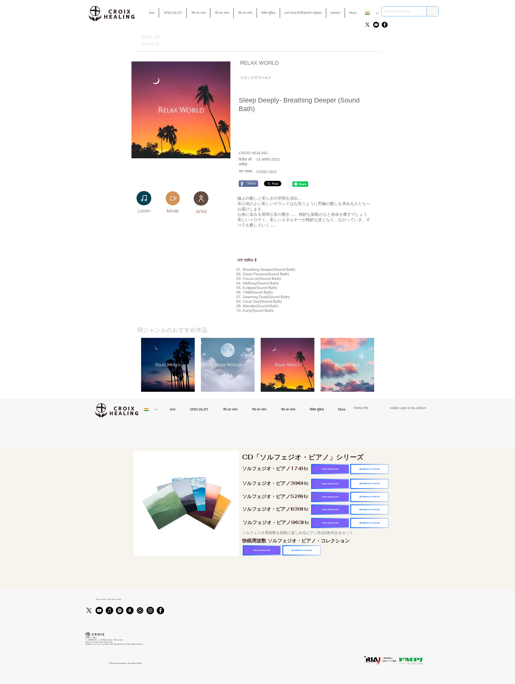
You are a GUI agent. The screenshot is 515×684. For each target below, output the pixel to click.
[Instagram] (150, 610)
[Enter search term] (432, 11)
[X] (367, 25)
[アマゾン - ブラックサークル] (130, 610)
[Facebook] (385, 25)
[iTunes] (109, 610)
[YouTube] (376, 25)
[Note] (144, 198)
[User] (201, 198)
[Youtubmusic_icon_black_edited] (140, 610)
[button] (268, 13)
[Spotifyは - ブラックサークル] (119, 610)
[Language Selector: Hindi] (371, 13)
